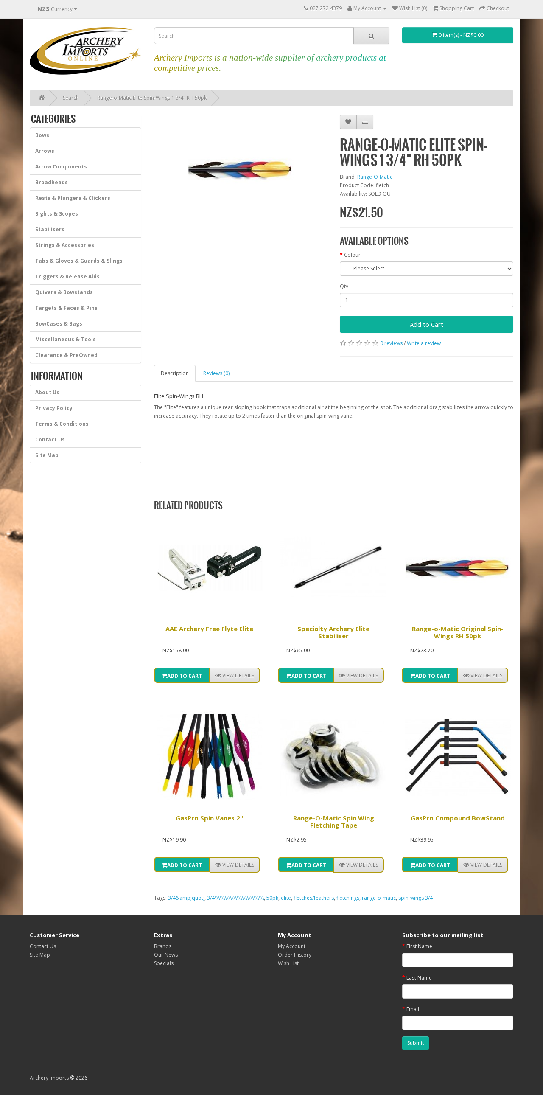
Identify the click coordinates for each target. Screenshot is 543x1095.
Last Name (419, 977)
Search (71, 97)
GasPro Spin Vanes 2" (209, 818)
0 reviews (391, 343)
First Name (419, 946)
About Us (47, 392)
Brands (162, 946)
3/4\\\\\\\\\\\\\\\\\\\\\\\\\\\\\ (235, 897)
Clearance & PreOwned (66, 355)
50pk (272, 897)
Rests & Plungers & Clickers (72, 198)
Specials (164, 963)
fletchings (347, 897)
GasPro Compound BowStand (458, 818)
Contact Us (50, 439)
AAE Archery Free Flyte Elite (209, 628)
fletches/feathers (314, 897)
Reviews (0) (216, 373)
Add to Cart (426, 324)
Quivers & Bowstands (64, 292)
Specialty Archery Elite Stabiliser (333, 632)
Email (412, 1009)
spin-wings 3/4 (415, 897)
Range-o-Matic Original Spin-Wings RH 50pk (458, 632)
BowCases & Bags (58, 323)
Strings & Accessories (64, 245)
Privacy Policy (54, 408)
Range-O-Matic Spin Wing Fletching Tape (333, 821)
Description (175, 373)
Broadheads (51, 182)
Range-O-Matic (374, 176)
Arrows (44, 150)
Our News (166, 954)
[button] (235, 675)
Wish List (288, 963)
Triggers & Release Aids (67, 276)
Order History (294, 954)
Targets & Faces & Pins (66, 308)
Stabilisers (49, 229)
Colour (352, 254)
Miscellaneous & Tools (65, 339)
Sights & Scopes (56, 213)
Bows (42, 135)
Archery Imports (49, 1077)
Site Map (47, 455)
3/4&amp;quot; (186, 897)
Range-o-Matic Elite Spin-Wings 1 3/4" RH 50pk (152, 97)
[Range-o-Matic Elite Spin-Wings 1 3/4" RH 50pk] (240, 169)
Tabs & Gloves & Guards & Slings (79, 260)
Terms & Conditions (62, 423)
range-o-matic (379, 897)
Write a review (424, 343)
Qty (344, 286)
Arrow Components (61, 166)
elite (286, 897)
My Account (291, 946)
